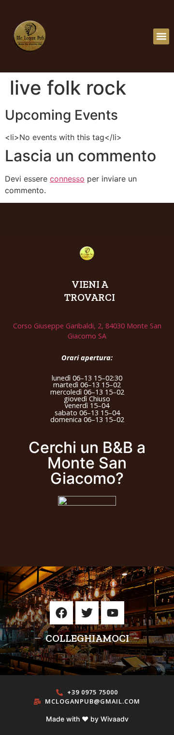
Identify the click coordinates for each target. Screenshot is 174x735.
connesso (67, 179)
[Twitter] (87, 612)
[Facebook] (61, 612)
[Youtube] (112, 612)
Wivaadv (115, 719)
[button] (161, 36)
